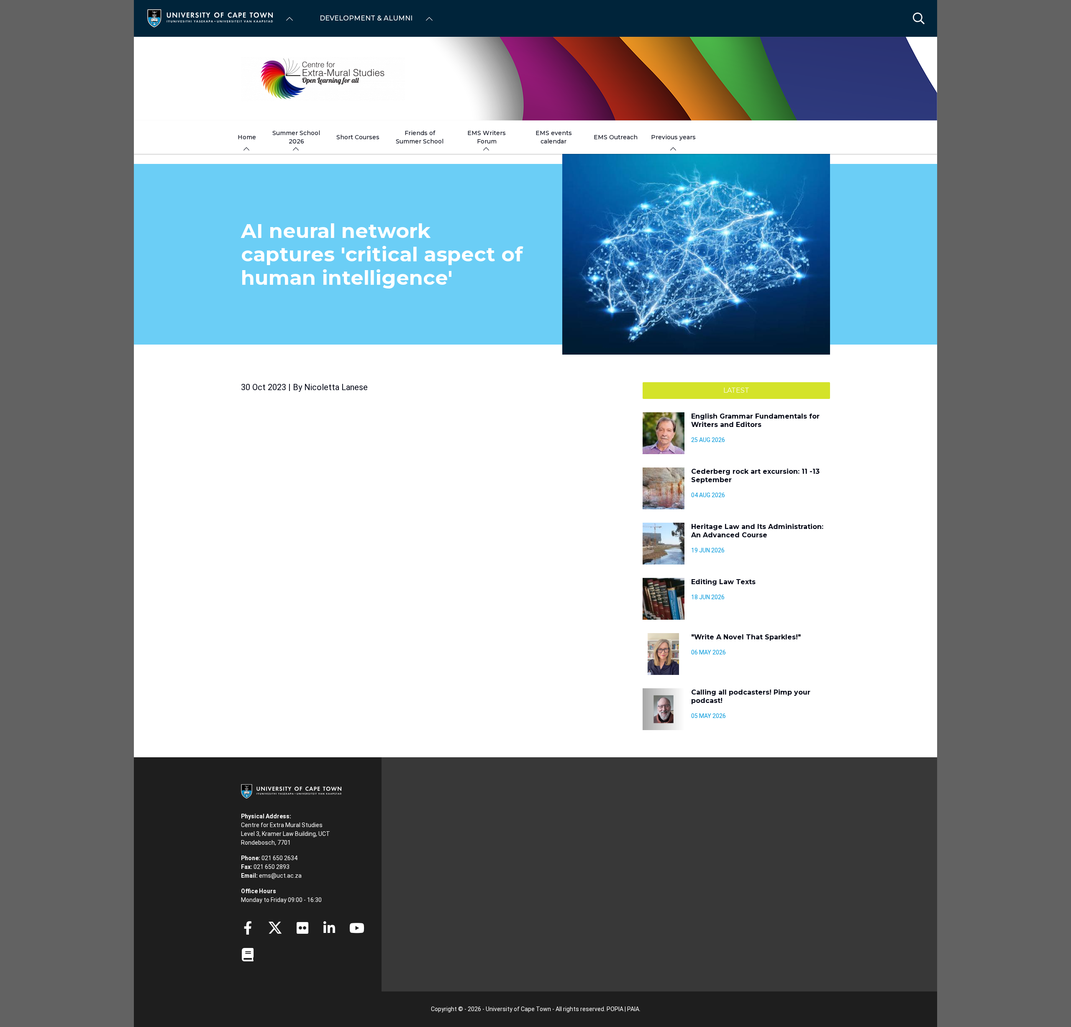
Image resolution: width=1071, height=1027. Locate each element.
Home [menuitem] (247, 137)
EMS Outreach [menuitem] (616, 137)
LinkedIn (329, 928)
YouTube (356, 928)
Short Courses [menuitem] (357, 137)
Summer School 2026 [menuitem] (296, 137)
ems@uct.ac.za (280, 875)
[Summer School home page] (535, 78)
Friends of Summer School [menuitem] (419, 137)
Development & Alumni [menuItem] (366, 18)
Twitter (275, 928)
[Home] (210, 18)
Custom (302, 928)
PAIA (633, 1009)
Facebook (247, 928)
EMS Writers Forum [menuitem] (486, 137)
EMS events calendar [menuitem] (554, 137)
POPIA (615, 1009)
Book (248, 955)
